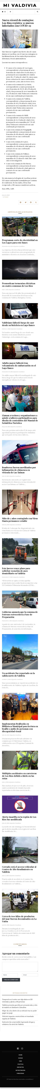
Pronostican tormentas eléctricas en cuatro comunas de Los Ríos (18, 284)
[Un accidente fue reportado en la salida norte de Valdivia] (20, 652)
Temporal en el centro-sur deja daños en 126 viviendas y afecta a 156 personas (17, 1000)
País (20, 1061)
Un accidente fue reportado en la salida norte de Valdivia (18, 674)
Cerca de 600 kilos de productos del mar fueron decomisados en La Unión (19, 919)
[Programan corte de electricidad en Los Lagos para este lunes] (20, 226)
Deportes (20, 1067)
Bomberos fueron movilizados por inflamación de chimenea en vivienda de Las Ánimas (19, 470)
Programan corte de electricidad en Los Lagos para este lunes (20, 241)
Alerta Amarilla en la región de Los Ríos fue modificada (19, 818)
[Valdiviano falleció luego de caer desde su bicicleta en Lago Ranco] (20, 311)
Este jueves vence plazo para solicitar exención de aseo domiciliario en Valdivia (16, 571)
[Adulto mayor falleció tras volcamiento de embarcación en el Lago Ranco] (20, 351)
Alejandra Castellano (19, 246)
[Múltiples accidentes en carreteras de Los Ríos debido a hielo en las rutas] (20, 760)
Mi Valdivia (20, 5)
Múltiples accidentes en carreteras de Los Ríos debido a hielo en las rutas (19, 776)
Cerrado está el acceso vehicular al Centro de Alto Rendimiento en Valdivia (19, 869)
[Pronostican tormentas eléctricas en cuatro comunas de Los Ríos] (20, 269)
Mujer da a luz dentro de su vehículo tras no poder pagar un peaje (19, 1012)
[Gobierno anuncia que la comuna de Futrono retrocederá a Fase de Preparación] (20, 599)
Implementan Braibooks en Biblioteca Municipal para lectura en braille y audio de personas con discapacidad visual (20, 727)
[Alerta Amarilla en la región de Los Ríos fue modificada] (20, 804)
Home (20, 1055)
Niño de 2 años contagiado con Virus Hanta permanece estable (20, 519)
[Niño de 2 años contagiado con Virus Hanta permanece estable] (20, 502)
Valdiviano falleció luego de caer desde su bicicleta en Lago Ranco (18, 324)
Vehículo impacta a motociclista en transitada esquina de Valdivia (18, 1017)
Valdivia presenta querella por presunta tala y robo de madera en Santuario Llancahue (19, 1006)
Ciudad (6, 197)
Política (20, 1064)
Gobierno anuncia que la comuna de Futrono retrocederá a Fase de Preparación (20, 614)
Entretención (20, 1070)
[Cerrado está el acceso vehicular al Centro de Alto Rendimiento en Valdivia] (20, 850)
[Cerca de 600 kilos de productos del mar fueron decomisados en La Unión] (20, 901)
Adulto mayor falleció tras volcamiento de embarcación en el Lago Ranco (19, 365)
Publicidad (20, 1073)
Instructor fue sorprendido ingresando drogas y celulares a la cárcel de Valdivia (18, 1023)
